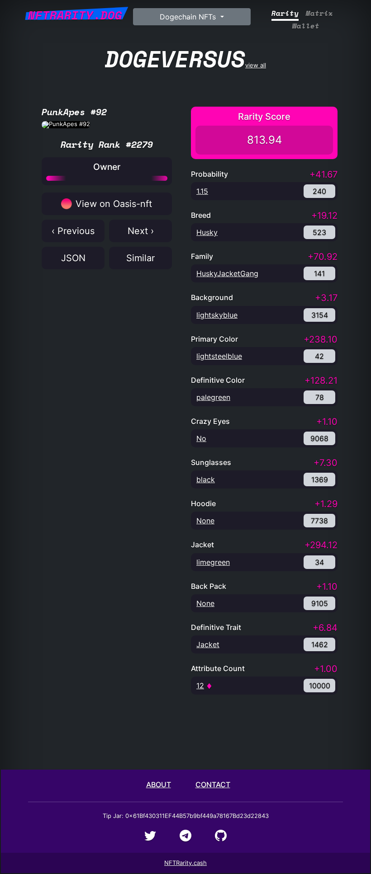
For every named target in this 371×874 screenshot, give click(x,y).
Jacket (207, 644)
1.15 (202, 191)
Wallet (305, 26)
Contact (212, 784)
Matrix (319, 13)
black (205, 479)
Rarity (285, 13)
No (201, 438)
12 (200, 685)
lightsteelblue (219, 356)
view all (185, 58)
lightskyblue (217, 315)
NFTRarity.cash (185, 862)
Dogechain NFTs (189, 16)
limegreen (213, 562)
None (205, 520)
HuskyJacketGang (227, 273)
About (158, 784)
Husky (207, 232)
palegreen (213, 397)
